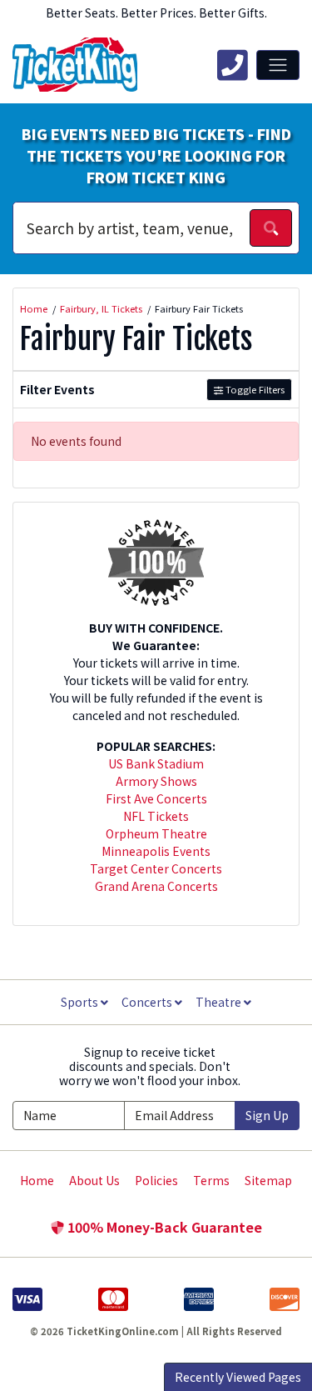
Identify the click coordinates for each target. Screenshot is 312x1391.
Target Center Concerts (156, 868)
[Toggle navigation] (278, 65)
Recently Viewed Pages (238, 1376)
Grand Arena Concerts (156, 886)
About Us (94, 1180)
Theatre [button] (220, 1001)
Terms (211, 1180)
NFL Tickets (156, 816)
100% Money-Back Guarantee (163, 1227)
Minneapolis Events (156, 851)
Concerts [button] (148, 1001)
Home (37, 1180)
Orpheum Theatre (156, 833)
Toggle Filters (254, 389)
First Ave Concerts (156, 798)
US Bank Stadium (156, 763)
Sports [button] (81, 1001)
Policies (156, 1180)
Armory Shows (156, 781)
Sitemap (268, 1180)
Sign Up (267, 1115)
